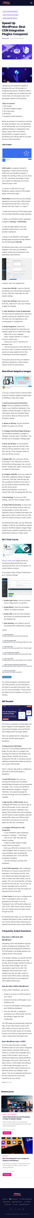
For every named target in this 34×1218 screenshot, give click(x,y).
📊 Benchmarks (13, 1199)
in (7, 1082)
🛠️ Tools (15, 1204)
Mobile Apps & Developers (10, 18)
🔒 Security (8, 1204)
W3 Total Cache (10, 561)
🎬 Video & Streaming (26, 1199)
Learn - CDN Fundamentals (10, 11)
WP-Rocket (5, 724)
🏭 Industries (6, 1201)
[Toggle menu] (31, 3)
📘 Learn (4, 1199)
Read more (7, 1133)
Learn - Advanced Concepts (10, 15)
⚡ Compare (27, 1201)
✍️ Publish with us (24, 1204)
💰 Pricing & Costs (17, 1201)
